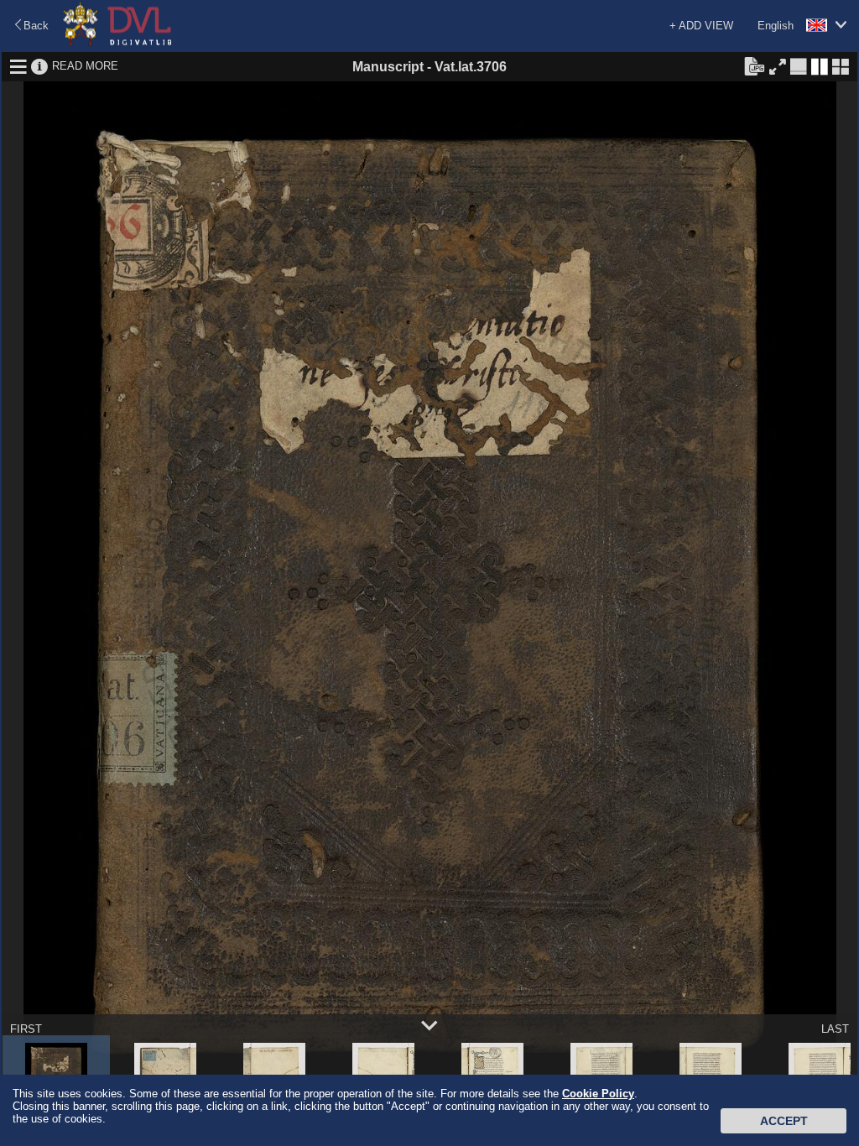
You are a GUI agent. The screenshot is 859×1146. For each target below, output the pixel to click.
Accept (784, 1121)
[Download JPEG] (754, 65)
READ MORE (85, 66)
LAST (835, 1029)
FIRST (26, 1029)
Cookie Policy (598, 1093)
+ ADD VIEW (701, 25)
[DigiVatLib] (117, 42)
